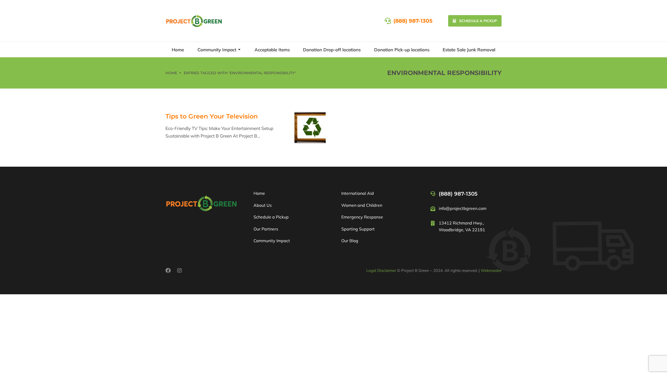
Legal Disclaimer (381, 270)
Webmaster (491, 270)
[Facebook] (168, 270)
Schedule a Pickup (478, 20)
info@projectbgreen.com (462, 208)
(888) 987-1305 (413, 21)
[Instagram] (179, 270)
